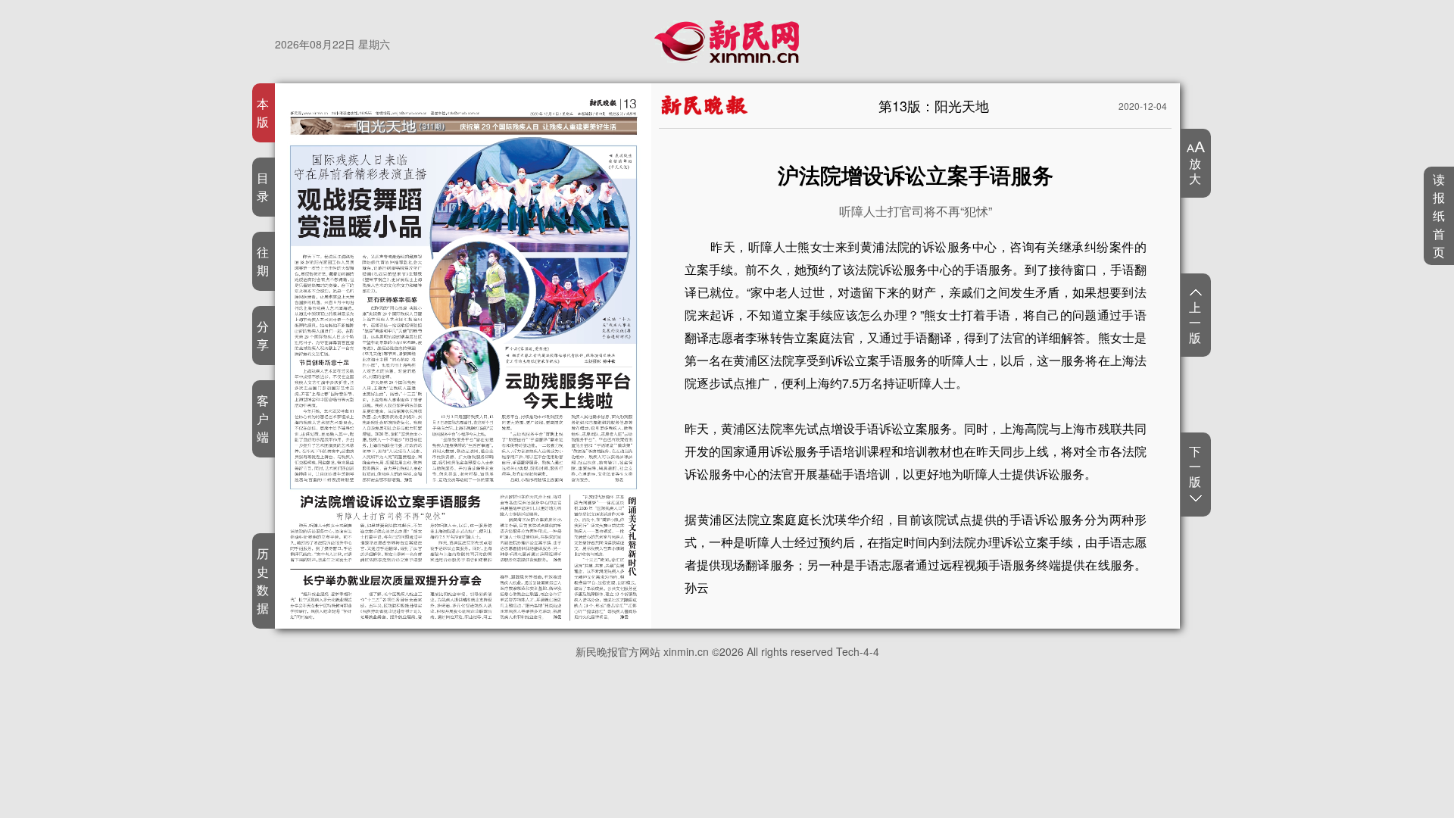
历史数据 (263, 581)
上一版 (1195, 321)
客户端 (263, 418)
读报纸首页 (1439, 215)
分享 (263, 335)
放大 (1195, 170)
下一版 (1195, 467)
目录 (263, 186)
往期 (263, 261)
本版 (263, 112)
